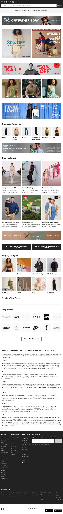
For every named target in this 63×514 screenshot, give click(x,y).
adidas (2, 494)
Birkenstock (11, 492)
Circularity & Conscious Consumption (25, 449)
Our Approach (25, 438)
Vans (17, 496)
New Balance (35, 494)
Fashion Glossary (15, 446)
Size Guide (13, 443)
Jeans (57, 492)
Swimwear (34, 498)
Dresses (50, 498)
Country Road (12, 496)
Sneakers (50, 492)
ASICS (49, 496)
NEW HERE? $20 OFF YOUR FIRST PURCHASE (16, 247)
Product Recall (14, 450)
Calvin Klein (43, 492)
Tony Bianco (58, 497)
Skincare (14, 387)
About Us (3, 437)
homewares (23, 406)
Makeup (2, 496)
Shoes (10, 498)
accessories (42, 363)
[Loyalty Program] (59, 6)
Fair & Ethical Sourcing (25, 453)
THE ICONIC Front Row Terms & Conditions (5, 463)
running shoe (15, 396)
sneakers (7, 378)
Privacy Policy (4, 460)
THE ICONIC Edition (3, 479)
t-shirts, (57, 376)
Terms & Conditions (5, 458)
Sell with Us (3, 446)
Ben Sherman (4, 498)
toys (33, 420)
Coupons (3, 456)
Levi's (2, 492)
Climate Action (25, 456)
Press (2, 448)
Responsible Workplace (24, 441)
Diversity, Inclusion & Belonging (26, 445)
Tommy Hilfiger (57, 495)
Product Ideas (14, 448)
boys (19, 419)
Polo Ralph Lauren (42, 498)
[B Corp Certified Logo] (26, 462)
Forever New (19, 498)
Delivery (13, 439)
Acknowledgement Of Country (5, 439)
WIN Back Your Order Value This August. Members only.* (31, 10)
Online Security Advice (4, 468)
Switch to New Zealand (14, 453)
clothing (58, 354)
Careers (2, 450)
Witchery (26, 492)
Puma (41, 496)
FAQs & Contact (15, 437)
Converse (18, 492)
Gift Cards (13, 445)
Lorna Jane (34, 492)
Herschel (26, 496)
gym (39, 395)
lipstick (54, 385)
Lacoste (26, 498)
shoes (34, 363)
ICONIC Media (4, 444)
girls (14, 419)
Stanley (18, 494)
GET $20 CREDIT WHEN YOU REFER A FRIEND (46, 247)
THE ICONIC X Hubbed (4, 475)
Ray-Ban (42, 494)
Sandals (50, 494)
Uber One (3, 472)
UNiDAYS (3, 470)
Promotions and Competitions (4, 453)
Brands (2, 442)
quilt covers (37, 408)
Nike (33, 496)
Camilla (10, 494)
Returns (13, 441)
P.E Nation (58, 499)
